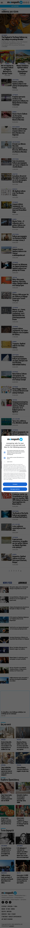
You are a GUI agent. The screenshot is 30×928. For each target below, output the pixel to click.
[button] (15, 462)
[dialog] (15, 464)
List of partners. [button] (22, 471)
